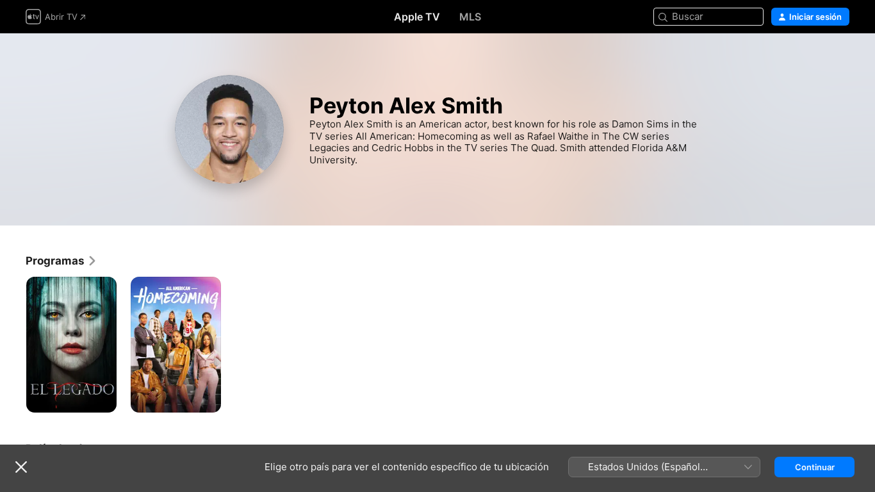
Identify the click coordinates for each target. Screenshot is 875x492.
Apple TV (417, 16)
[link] (61, 261)
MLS (470, 16)
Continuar (815, 467)
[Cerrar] (21, 467)
